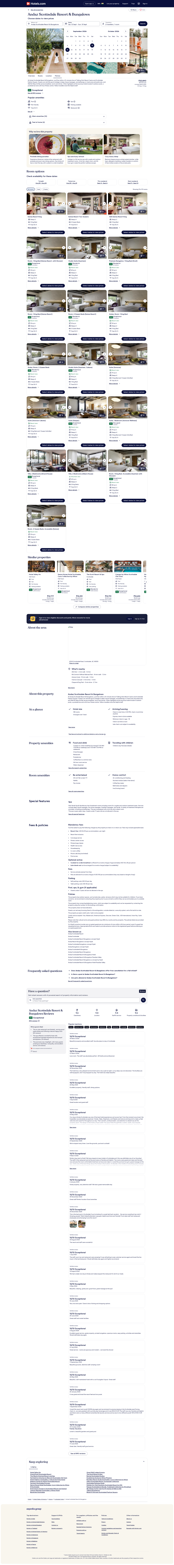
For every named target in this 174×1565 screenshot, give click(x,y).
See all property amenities (77, 768)
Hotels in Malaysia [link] (32, 1547)
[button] (76, 41)
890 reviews (33, 1021)
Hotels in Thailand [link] (32, 1528)
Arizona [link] (51, 1499)
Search (142, 24)
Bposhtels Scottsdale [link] (37, 1492)
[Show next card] (146, 582)
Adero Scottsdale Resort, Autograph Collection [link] (103, 1481)
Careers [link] (128, 1522)
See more (71, 688)
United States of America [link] (40, 1499)
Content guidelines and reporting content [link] (111, 1529)
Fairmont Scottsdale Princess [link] (40, 1483)
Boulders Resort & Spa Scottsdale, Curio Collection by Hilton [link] (107, 1480)
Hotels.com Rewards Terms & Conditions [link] (110, 1534)
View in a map (74, 663)
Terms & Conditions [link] (107, 1518)
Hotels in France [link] (31, 1544)
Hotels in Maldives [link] (32, 1541)
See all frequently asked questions (80, 981)
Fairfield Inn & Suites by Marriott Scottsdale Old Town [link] (48, 1478)
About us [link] (129, 1518)
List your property (113, 4)
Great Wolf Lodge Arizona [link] (96, 1472)
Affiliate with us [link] (81, 1520)
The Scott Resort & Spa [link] (94, 1474)
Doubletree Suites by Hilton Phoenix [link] (99, 1478)
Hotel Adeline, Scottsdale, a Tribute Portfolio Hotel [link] (47, 1480)
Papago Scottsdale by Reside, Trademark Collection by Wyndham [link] (109, 1487)
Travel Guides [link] (130, 1525)
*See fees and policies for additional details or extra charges (86, 734)
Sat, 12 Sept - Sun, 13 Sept (77, 24)
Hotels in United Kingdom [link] (34, 1525)
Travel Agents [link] (81, 1533)
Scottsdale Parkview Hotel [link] (95, 1483)
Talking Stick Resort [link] (93, 1490)
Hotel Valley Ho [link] (35, 1472)
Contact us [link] (55, 1525)
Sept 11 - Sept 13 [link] (133, 183)
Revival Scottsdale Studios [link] (96, 1476)
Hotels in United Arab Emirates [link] (36, 1522)
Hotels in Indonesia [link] (32, 1535)
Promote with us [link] (81, 1530)
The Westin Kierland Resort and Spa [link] (42, 1476)
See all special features (76, 814)
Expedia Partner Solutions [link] (84, 1527)
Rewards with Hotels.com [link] (133, 1528)
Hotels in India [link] (31, 1518)
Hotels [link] (29, 1499)
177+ (142, 71)
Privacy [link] (104, 1522)
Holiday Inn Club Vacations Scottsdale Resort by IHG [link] (104, 1485)
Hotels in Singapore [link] (32, 1538)
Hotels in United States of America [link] (37, 1531)
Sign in (145, 4)
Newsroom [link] (80, 1523)
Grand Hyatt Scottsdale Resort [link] (40, 1474)
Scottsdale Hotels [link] (59, 1499)
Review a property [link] (57, 1528)
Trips (133, 4)
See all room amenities (76, 791)
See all (30, 111)
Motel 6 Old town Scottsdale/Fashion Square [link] (102, 1492)
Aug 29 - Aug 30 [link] (41, 183)
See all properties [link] (37, 10)
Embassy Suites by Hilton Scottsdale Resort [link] (45, 1481)
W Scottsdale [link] (34, 1487)
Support (125, 4)
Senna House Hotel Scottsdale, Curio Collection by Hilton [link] (49, 1485)
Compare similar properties (88, 607)
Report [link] (35, 1051)
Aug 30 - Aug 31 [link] (71, 183)
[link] (142, 10)
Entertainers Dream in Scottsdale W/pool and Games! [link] (48, 1489)
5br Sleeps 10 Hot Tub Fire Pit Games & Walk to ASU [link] (104, 1489)
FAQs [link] (53, 1522)
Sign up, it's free (140, 619)
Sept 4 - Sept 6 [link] (102, 183)
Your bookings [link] (56, 1518)
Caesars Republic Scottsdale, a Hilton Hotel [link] (45, 1490)
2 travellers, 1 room (112, 24)
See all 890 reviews (34, 93)
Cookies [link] (104, 1525)
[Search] (143, 1000)
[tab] (33, 1467)
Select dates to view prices (52, 232)
